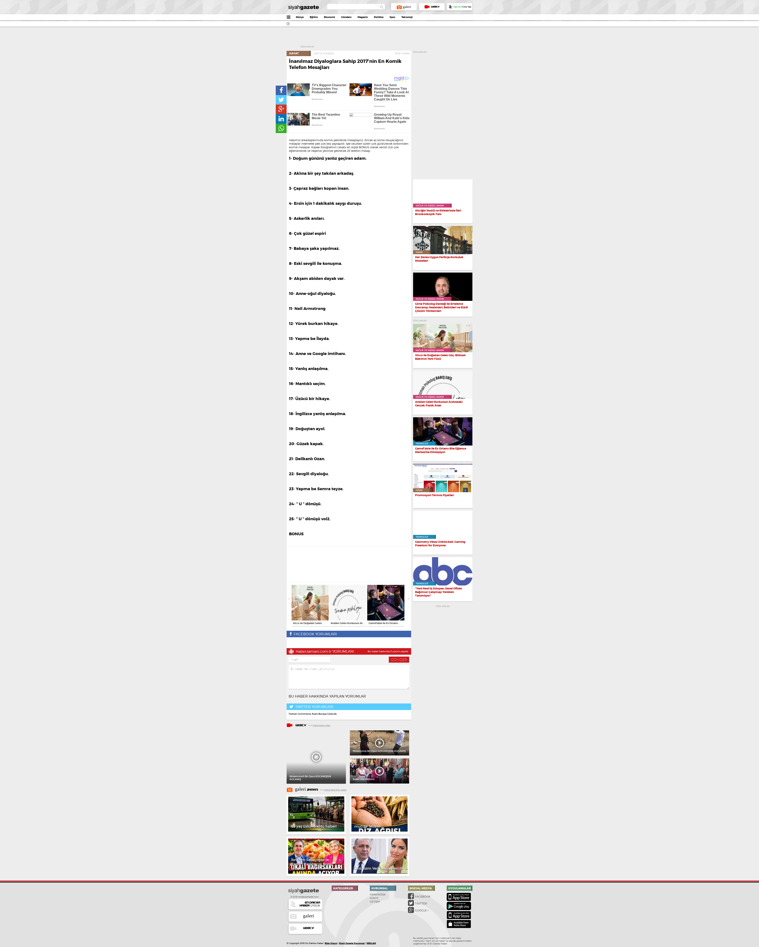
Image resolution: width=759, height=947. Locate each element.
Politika (378, 17)
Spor (392, 17)
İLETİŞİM (375, 901)
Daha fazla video (321, 725)
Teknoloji (407, 17)
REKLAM (371, 943)
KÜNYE (374, 898)
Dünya (300, 17)
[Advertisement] (387, 38)
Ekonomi (329, 17)
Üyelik (310, 904)
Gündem (346, 17)
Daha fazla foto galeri (335, 789)
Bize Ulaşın (331, 943)
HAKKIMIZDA (378, 894)
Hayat (294, 53)
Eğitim (314, 17)
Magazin (363, 17)
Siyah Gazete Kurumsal (352, 943)
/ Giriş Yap (462, 6)
